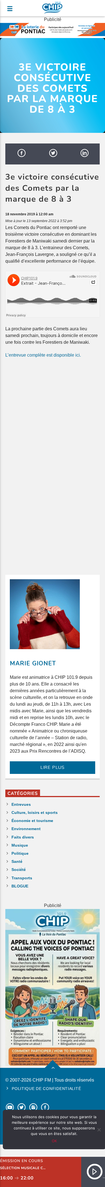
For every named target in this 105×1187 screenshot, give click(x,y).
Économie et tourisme (32, 820)
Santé (16, 861)
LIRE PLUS (52, 767)
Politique (20, 853)
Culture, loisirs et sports (34, 812)
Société (18, 869)
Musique (19, 845)
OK (54, 1141)
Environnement (26, 828)
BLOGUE (19, 886)
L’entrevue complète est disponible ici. (43, 355)
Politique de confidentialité (46, 1088)
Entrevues (21, 804)
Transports (21, 878)
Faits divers (22, 837)
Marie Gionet (33, 663)
